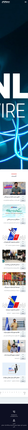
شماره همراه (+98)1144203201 (14, 415)
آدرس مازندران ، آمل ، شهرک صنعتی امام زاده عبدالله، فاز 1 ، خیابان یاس (14, 425)
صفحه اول (24, 393)
